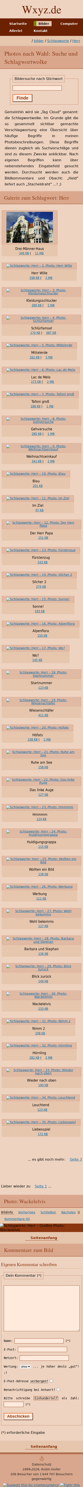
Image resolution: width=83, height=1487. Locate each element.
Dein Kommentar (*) (23, 1275)
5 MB (49, 357)
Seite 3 (76, 1159)
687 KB (51, 333)
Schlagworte (58, 41)
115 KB (43, 847)
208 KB (40, 1033)
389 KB (37, 305)
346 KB (24, 253)
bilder (39, 41)
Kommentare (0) (17, 1219)
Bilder (44, 23)
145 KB (37, 660)
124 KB (41, 819)
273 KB (36, 381)
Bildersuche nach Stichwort (39, 79)
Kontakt (41, 31)
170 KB (35, 333)
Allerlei (15, 31)
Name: (8, 1341)
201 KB (38, 486)
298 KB (34, 278)
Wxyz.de (41, 9)
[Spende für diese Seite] (31, 1485)
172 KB (43, 1134)
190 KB (43, 1085)
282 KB (34, 1057)
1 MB (50, 406)
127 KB (43, 794)
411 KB (43, 715)
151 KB (43, 537)
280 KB (37, 434)
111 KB (41, 898)
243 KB (43, 562)
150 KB (42, 635)
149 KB (43, 981)
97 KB (39, 510)
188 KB (36, 406)
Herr (76, 41)
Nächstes (68, 1212)
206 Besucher (21, 1474)
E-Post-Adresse (26, 1381)
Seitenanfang (44, 1238)
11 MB (39, 253)
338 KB (33, 739)
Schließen (48, 1212)
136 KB (43, 954)
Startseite (18, 23)
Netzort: (11, 1358)
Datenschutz (41, 1464)
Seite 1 (41, 1186)
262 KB (35, 357)
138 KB (43, 874)
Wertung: (11, 1366)
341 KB (37, 461)
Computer (69, 23)
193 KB (40, 611)
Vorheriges (26, 1212)
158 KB (43, 767)
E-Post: (10, 1349)
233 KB (43, 1008)
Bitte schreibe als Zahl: (41, 1398)
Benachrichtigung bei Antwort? (29, 1390)
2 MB (48, 278)
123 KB (43, 687)
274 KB (41, 586)
